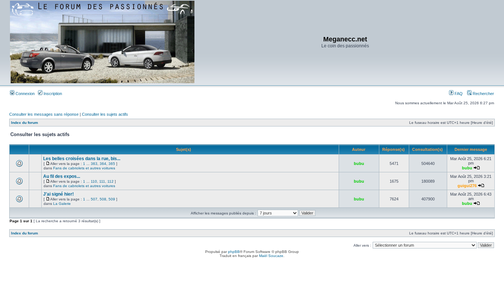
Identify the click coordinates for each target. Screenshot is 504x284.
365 (111, 164)
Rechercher (483, 93)
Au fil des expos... (61, 176)
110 (94, 181)
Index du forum (24, 123)
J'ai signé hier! (58, 194)
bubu (359, 163)
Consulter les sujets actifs (105, 114)
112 (110, 181)
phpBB (234, 252)
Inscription (52, 93)
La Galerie (62, 204)
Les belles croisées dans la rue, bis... (81, 158)
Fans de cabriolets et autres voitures (84, 168)
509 (111, 199)
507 (94, 199)
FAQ (458, 93)
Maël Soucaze (271, 256)
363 (94, 164)
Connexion (24, 93)
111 (102, 181)
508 (103, 199)
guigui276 (467, 185)
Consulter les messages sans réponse (44, 114)
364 (103, 164)
